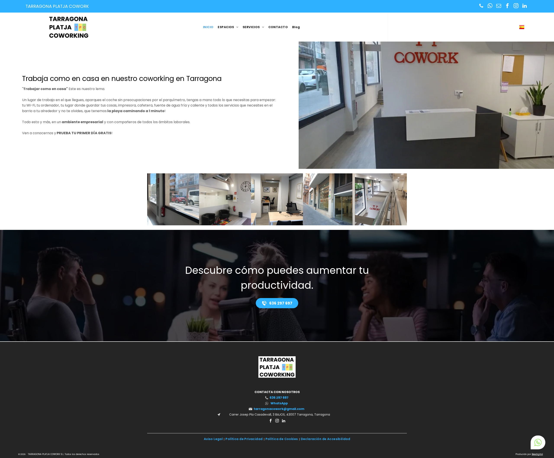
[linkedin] (524, 6)
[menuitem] (208, 27)
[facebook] (507, 6)
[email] (498, 6)
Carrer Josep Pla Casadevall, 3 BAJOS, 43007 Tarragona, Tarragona (279, 414)
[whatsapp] (490, 6)
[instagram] (516, 6)
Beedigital (537, 454)
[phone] (481, 6)
